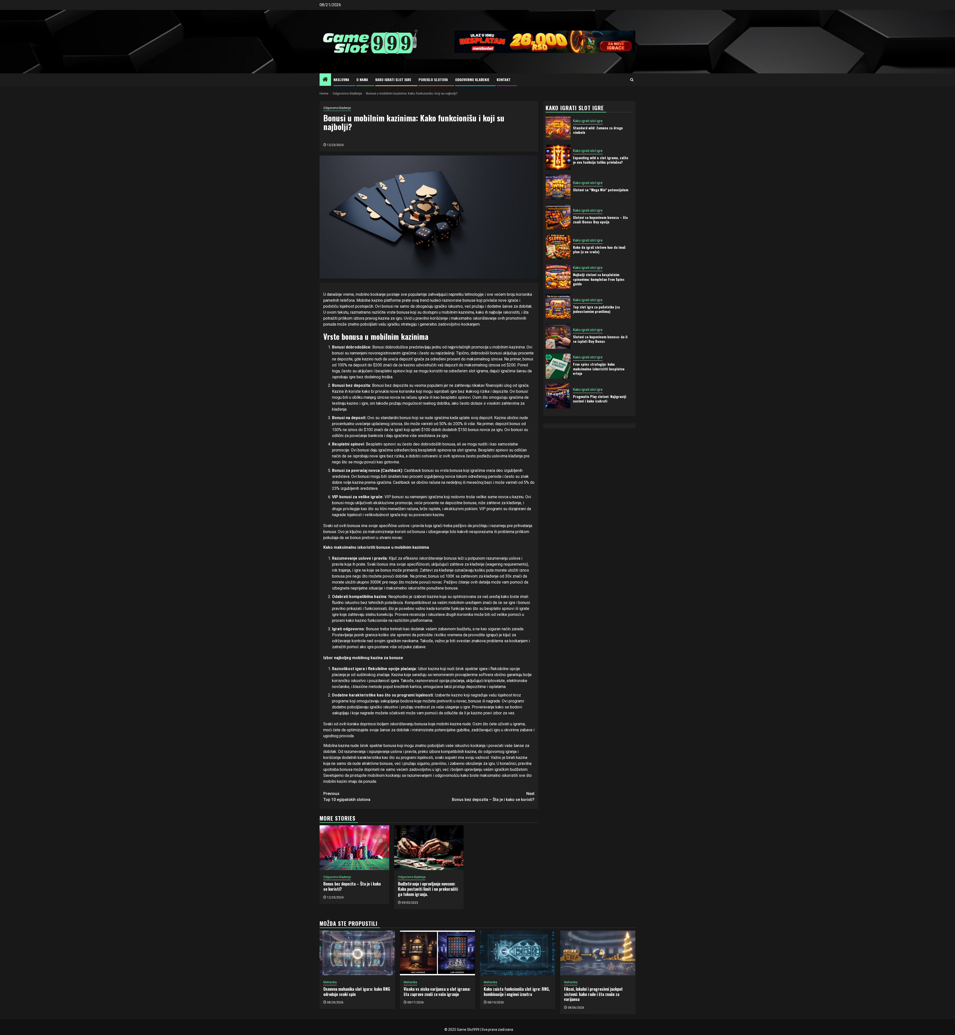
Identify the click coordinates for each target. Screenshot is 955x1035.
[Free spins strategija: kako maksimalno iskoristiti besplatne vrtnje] (558, 366)
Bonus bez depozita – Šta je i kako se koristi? (493, 796)
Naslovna (341, 79)
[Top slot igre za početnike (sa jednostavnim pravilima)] (558, 306)
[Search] (632, 80)
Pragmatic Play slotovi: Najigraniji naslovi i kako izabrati (599, 398)
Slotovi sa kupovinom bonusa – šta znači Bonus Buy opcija (600, 219)
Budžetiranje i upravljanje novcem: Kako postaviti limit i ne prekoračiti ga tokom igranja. (428, 889)
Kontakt (504, 79)
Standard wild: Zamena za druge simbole (598, 130)
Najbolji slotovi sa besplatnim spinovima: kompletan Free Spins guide (598, 279)
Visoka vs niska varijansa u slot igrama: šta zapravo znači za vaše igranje (437, 991)
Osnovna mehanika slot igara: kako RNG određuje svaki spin (356, 991)
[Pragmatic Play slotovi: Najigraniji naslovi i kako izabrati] (558, 396)
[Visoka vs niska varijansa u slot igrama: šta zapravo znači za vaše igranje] (437, 953)
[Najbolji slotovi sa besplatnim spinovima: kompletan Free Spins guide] (558, 276)
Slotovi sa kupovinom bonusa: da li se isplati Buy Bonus (600, 339)
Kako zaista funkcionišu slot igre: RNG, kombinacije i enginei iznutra (517, 991)
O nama (362, 79)
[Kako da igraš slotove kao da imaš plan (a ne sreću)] (558, 246)
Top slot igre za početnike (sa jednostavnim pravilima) (596, 309)
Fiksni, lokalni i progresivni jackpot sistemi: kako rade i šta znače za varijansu (593, 994)
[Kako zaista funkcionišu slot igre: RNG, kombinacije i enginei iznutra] (517, 953)
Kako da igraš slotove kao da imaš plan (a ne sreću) (599, 249)
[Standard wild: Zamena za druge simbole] (558, 127)
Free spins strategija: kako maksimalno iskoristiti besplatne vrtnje (598, 368)
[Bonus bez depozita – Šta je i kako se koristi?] (354, 847)
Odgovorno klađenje (472, 79)
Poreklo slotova (433, 79)
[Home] (325, 79)
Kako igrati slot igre (393, 79)
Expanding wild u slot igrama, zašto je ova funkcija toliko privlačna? (600, 159)
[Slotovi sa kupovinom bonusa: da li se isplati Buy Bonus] (558, 336)
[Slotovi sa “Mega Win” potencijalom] (558, 187)
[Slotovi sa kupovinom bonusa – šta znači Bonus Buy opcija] (558, 216)
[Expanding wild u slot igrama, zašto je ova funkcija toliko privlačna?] (558, 157)
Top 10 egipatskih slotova (346, 796)
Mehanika (330, 982)
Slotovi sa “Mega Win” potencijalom (600, 189)
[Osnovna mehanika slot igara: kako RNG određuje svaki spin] (357, 953)
